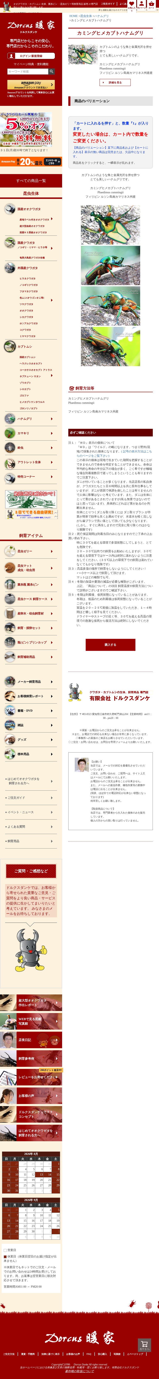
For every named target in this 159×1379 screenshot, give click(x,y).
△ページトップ (135, 1354)
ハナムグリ (25, 418)
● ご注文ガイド (15, 797)
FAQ (89, 1354)
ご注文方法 (8, 1354)
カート (151, 8)
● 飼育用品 (12, 841)
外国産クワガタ (28, 268)
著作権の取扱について (79, 1371)
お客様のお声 (73, 1354)
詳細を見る (115, 82)
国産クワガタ (32, 245)
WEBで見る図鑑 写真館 (30, 1021)
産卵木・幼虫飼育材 (31, 613)
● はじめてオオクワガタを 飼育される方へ (22, 781)
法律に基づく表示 (50, 1354)
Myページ (141, 8)
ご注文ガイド (108, 3)
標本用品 (23, 754)
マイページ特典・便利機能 (31, 64)
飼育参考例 (26, 1058)
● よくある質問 (15, 826)
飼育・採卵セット (29, 628)
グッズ (22, 739)
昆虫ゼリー (25, 551)
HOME (73, 16)
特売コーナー (26, 476)
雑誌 (20, 725)
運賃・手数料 (28, 1354)
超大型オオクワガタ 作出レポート (33, 1003)
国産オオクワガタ (29, 209)
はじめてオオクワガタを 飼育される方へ (36, 1133)
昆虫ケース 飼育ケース (32, 599)
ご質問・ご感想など (31, 871)
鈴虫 (20, 447)
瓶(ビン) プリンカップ (32, 642)
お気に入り (131, 9)
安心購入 (102, 1354)
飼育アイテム (31, 535)
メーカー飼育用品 (29, 681)
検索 (51, 71)
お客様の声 (26, 1095)
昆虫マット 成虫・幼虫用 (26, 568)
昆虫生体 (31, 193)
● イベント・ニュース (19, 812)
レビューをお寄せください (40, 1074)
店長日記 (25, 1040)
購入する (110, 644)
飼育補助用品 (26, 656)
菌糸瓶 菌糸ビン (28, 584)
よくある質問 (126, 3)
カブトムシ (25, 346)
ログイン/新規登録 (31, 55)
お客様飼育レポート (31, 696)
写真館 (117, 1354)
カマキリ (23, 433)
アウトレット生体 (29, 462)
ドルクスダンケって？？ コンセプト (36, 1114)
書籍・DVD (25, 710)
